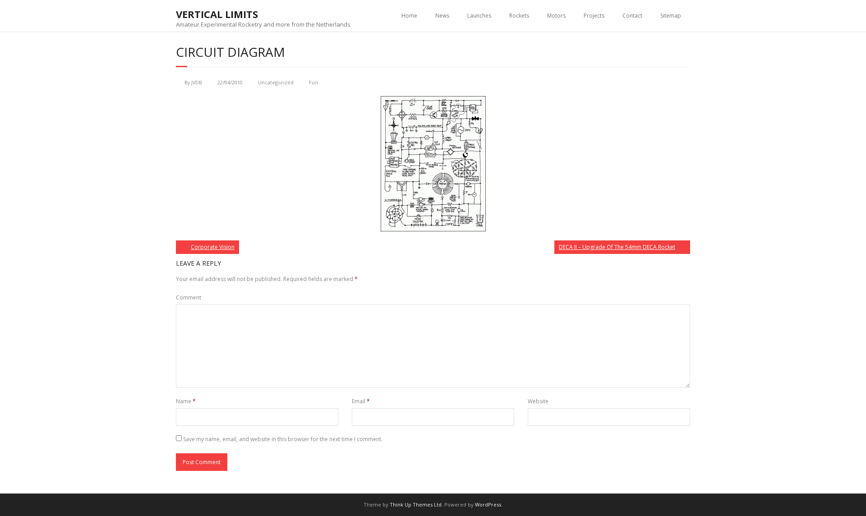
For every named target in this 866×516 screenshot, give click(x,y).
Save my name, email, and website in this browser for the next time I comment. (282, 439)
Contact (632, 15)
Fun (313, 82)
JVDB (196, 82)
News (442, 15)
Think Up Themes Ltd (416, 504)
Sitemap (670, 15)
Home (409, 15)
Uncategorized (276, 82)
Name (186, 401)
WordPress (488, 504)
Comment (188, 297)
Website (538, 401)
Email (361, 401)
